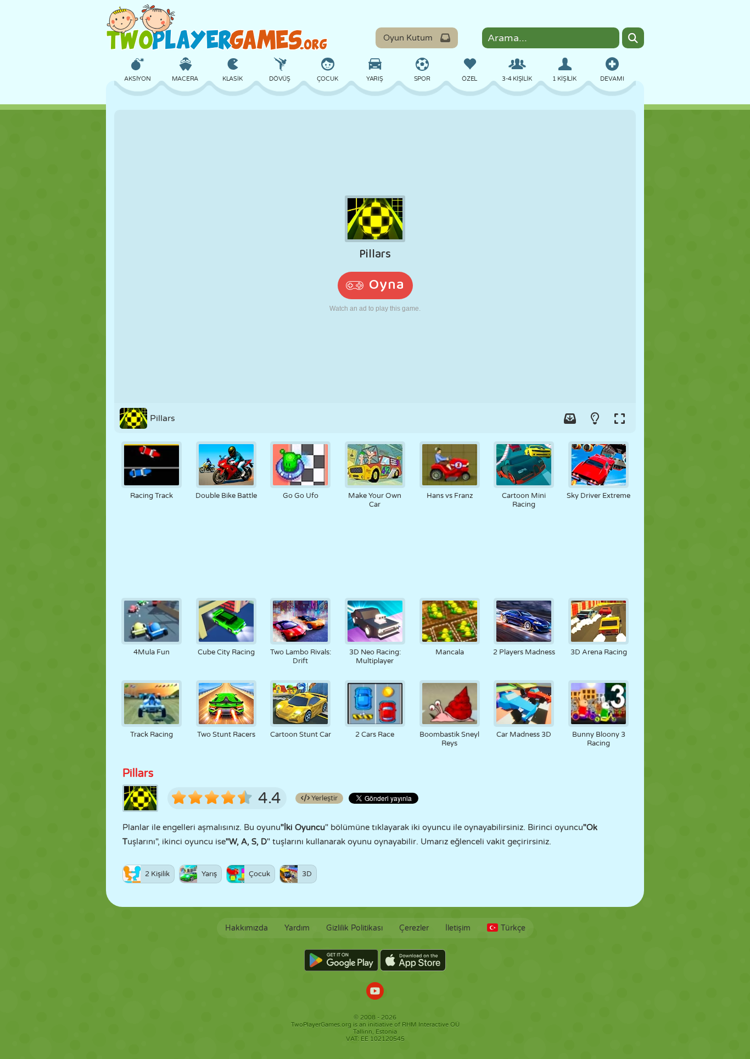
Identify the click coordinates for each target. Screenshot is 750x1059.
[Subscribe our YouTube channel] (375, 992)
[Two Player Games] (217, 27)
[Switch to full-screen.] (619, 418)
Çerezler (414, 928)
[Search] (633, 37)
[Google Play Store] (341, 960)
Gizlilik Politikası (354, 928)
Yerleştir (324, 798)
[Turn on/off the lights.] (595, 418)
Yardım (297, 928)
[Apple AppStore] (413, 960)
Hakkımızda (246, 928)
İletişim (458, 928)
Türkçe (513, 928)
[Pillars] (375, 256)
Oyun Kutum (408, 38)
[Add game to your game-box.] (570, 418)
